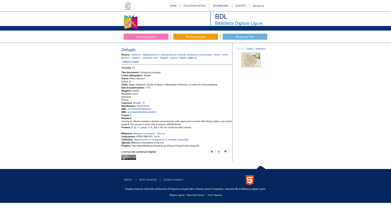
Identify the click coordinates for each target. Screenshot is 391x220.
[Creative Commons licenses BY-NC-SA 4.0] (128, 156)
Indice (250, 48)
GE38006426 (143, 105)
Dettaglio (240, 48)
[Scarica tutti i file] (212, 151)
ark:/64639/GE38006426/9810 (142, 112)
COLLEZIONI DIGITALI (194, 5)
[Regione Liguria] (128, 4)
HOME (173, 5)
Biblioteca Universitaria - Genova (149, 133)
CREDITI (128, 179)
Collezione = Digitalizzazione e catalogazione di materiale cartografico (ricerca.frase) (172, 54)
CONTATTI (240, 5)
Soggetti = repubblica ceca (145, 57)
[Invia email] (225, 151)
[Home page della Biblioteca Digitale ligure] (130, 15)
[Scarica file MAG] (219, 151)
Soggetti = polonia (169, 57)
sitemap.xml (258, 5)
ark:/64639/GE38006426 (139, 108)
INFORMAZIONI (220, 5)
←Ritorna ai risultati (130, 61)
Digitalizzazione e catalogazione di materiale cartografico (161, 139)
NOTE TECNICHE (147, 179)
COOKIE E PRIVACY (173, 179)
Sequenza (261, 48)
